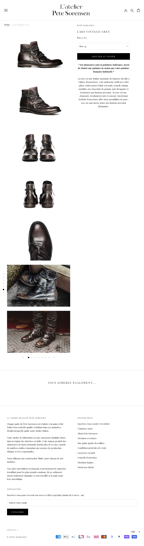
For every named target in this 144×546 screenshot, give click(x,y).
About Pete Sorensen (87, 433)
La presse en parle (86, 452)
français (11, 530)
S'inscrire (17, 512)
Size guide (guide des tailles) (91, 443)
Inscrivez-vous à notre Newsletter (94, 423)
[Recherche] (132, 10)
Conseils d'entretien (87, 457)
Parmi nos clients (86, 467)
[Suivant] (54, 357)
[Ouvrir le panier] (138, 10)
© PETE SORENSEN (17, 537)
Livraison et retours (87, 438)
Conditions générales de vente (92, 447)
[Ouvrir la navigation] (6, 10)
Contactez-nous (85, 428)
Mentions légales (86, 462)
